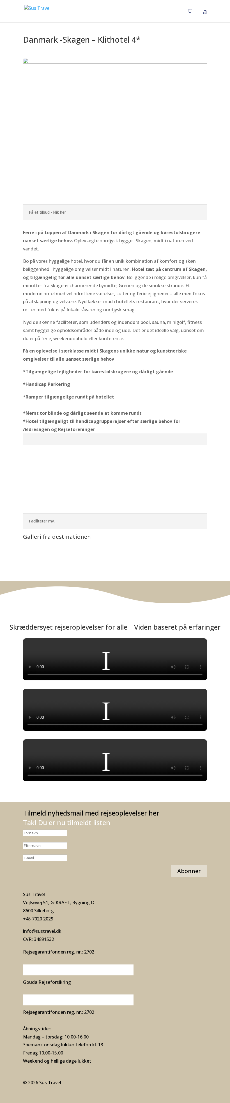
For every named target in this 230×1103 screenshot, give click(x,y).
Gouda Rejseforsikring (47, 982)
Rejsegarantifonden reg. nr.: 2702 (58, 952)
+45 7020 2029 (38, 919)
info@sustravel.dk (42, 931)
